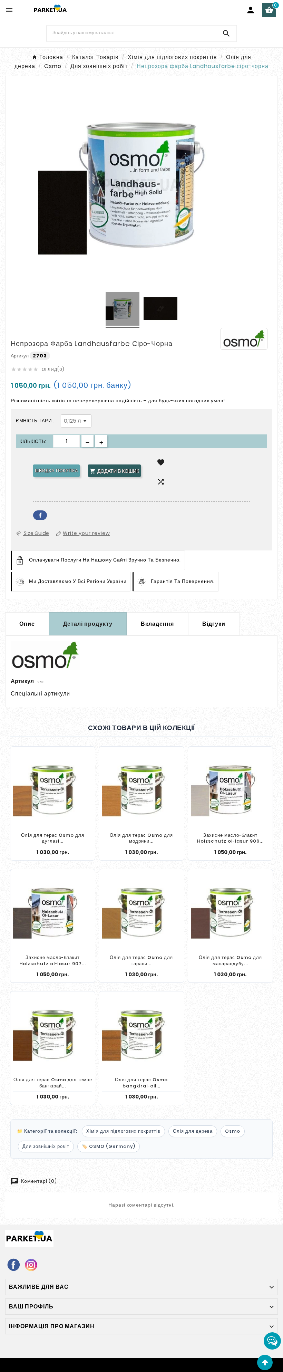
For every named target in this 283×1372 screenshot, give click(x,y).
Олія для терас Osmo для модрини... (141, 838)
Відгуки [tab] (213, 624)
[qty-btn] (101, 441)
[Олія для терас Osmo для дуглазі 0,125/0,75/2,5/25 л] (52, 789)
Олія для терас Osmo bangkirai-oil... (141, 1082)
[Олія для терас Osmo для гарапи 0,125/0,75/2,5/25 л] (141, 912)
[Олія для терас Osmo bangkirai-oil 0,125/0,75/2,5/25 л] (141, 1034)
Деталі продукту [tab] (88, 624)
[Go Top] (265, 1362)
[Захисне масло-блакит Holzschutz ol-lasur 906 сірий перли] (230, 789)
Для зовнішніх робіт (45, 1146)
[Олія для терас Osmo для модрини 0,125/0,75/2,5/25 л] (141, 789)
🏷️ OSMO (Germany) (108, 1146)
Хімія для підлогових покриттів (123, 1131)
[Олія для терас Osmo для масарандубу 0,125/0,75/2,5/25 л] (230, 912)
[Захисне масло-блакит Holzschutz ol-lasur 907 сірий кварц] (52, 912)
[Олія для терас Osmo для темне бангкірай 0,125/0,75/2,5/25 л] (52, 1034)
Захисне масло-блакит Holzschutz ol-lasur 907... (52, 960)
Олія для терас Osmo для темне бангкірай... (52, 1082)
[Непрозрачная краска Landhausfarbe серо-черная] (122, 310)
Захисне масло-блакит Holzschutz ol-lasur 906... (230, 838)
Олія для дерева (193, 1131)
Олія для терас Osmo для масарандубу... (230, 960)
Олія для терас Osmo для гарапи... (141, 960)
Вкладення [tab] (157, 624)
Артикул (20, 355)
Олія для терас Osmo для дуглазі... (52, 838)
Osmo (232, 1131)
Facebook (40, 515)
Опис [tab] (27, 624)
